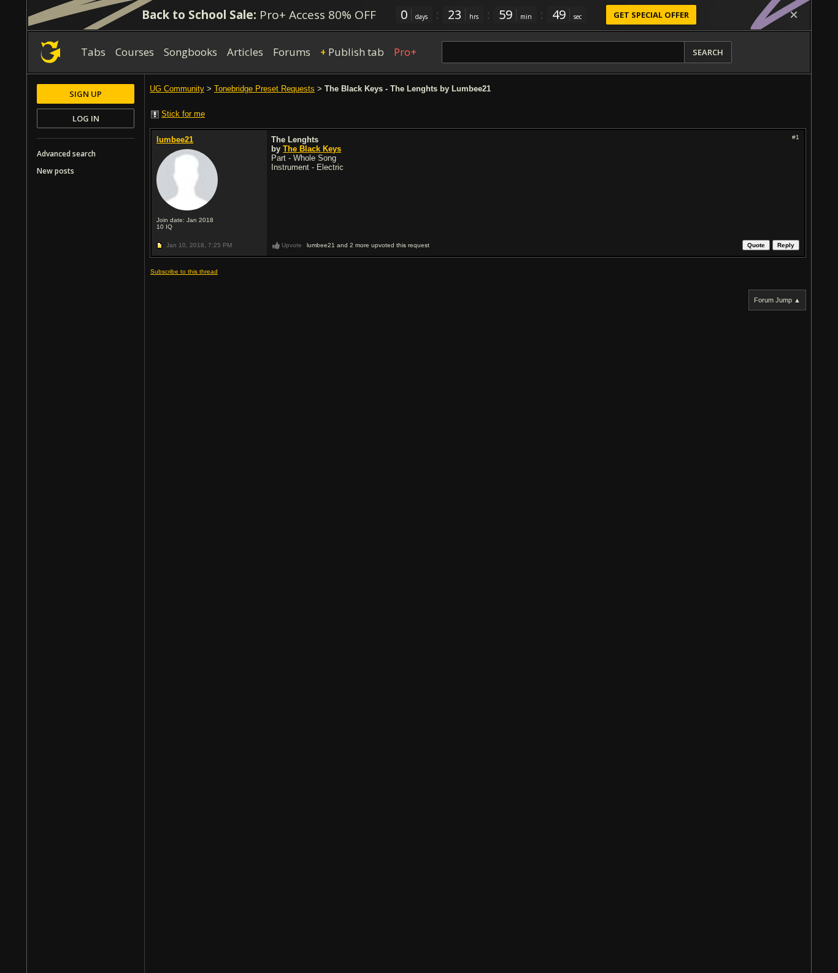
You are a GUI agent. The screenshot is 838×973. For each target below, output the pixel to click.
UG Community (177, 88)
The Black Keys (312, 148)
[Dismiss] (794, 15)
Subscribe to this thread (184, 271)
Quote (756, 245)
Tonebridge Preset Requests (264, 88)
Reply (785, 245)
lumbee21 (174, 139)
